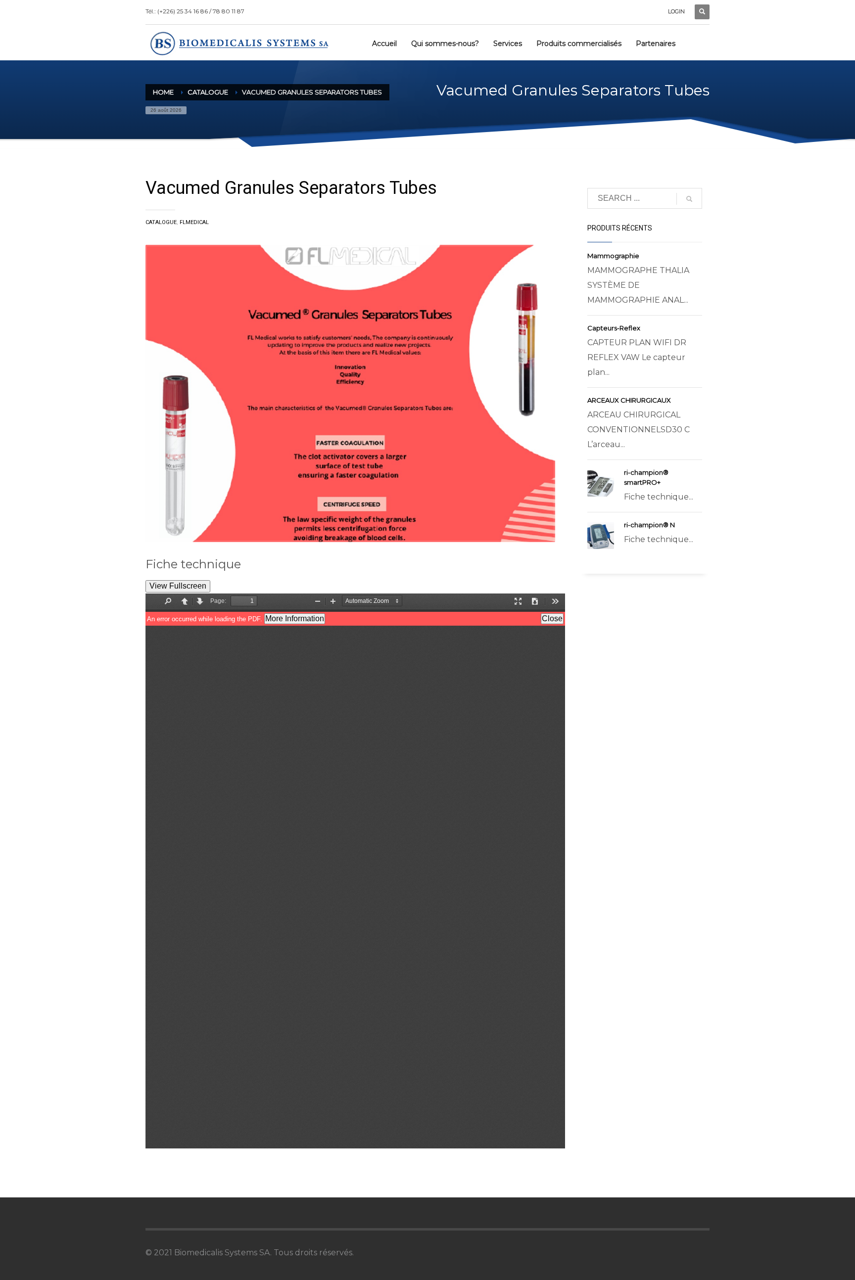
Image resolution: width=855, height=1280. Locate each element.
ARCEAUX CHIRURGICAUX (629, 400)
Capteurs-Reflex (613, 328)
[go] (689, 198)
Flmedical (194, 222)
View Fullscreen (177, 586)
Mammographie (613, 256)
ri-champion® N (649, 525)
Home (163, 92)
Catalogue (208, 92)
